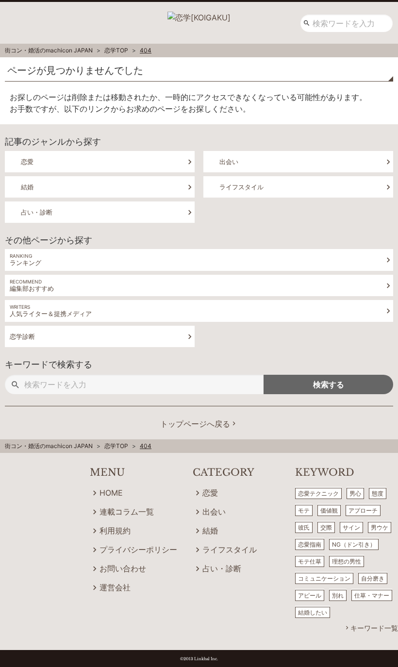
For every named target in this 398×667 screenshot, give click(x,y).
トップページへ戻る (195, 424)
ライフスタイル (241, 187)
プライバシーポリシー (138, 549)
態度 (377, 493)
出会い (228, 162)
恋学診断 (22, 336)
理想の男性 (346, 561)
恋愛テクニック (318, 493)
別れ (338, 595)
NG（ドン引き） (354, 544)
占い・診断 (36, 212)
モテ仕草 (309, 561)
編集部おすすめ (32, 288)
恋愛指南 (309, 544)
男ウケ (379, 527)
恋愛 (27, 162)
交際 (326, 527)
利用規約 (115, 530)
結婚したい (312, 612)
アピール (309, 595)
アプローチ (363, 510)
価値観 (329, 510)
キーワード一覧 (374, 628)
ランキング (25, 263)
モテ (304, 510)
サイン (351, 527)
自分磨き (372, 578)
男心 (355, 493)
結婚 (27, 187)
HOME (111, 493)
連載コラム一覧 (127, 512)
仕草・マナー (371, 595)
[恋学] (199, 14)
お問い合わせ (123, 568)
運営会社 (115, 587)
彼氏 (304, 527)
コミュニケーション (324, 578)
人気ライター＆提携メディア (51, 313)
